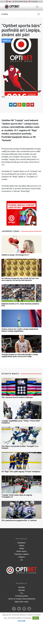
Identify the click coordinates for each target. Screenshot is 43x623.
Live (21, 593)
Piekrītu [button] (36, 618)
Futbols (21, 546)
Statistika (21, 590)
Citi (21, 560)
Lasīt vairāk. (21, 621)
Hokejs (21, 548)
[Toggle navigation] (37, 7)
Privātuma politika (21, 596)
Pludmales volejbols (21, 554)
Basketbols (22, 543)
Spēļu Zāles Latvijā (21, 602)
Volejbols (21, 557)
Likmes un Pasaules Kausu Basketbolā (21, 599)
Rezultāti (21, 587)
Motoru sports (21, 551)
